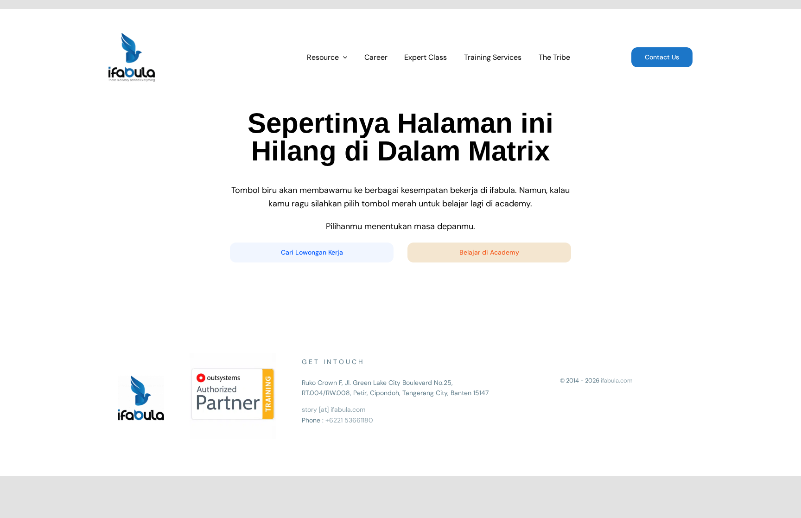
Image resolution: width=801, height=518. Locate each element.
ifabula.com (617, 380)
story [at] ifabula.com (333, 409)
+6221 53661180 (349, 420)
